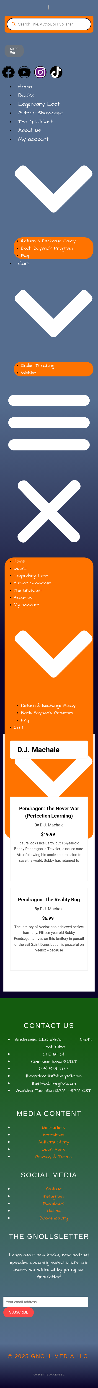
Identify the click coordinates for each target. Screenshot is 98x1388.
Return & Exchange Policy (48, 241)
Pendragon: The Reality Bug (49, 899)
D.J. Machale (52, 825)
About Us (29, 130)
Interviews (53, 1135)
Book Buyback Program (47, 248)
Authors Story (53, 1142)
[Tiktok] (56, 72)
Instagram (54, 1196)
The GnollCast (35, 121)
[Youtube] (24, 72)
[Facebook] (8, 72)
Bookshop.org (53, 1218)
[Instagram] (40, 72)
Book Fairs (53, 1149)
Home (25, 86)
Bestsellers (53, 1127)
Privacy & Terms (53, 1156)
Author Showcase (40, 113)
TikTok (53, 1211)
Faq (25, 255)
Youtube (53, 1189)
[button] (49, 466)
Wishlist (28, 373)
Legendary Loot (39, 104)
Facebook (53, 1203)
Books (26, 95)
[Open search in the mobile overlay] (49, 24)
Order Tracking (37, 365)
